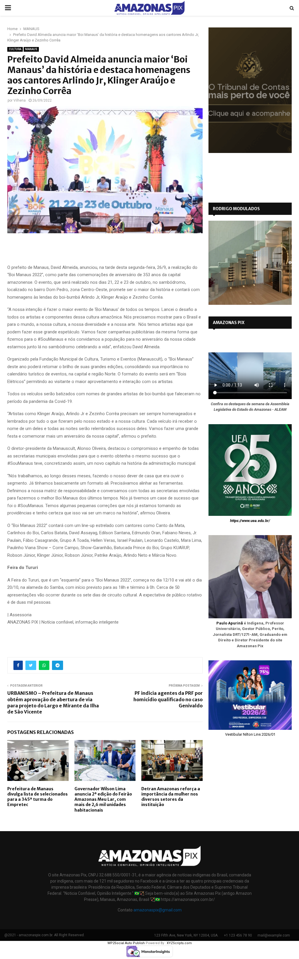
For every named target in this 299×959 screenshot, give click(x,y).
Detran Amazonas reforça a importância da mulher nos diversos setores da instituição (170, 796)
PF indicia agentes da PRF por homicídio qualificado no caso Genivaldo (168, 699)
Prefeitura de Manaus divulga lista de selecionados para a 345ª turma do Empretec (37, 796)
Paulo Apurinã (229, 623)
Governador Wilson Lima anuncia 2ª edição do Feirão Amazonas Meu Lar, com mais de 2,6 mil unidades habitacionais (103, 799)
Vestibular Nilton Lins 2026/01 (250, 734)
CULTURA (15, 49)
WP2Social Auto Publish (126, 943)
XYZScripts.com (179, 943)
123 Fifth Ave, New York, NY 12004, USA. (186, 935)
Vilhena (19, 100)
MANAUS (31, 49)
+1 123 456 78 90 (238, 935)
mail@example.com (274, 935)
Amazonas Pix (228, 322)
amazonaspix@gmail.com (157, 910)
